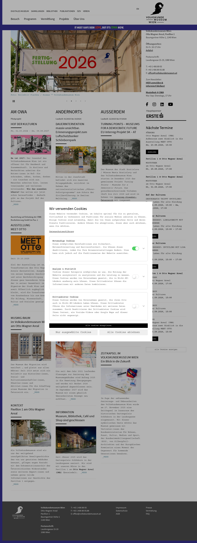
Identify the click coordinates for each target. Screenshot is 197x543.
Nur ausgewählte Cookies (73, 332)
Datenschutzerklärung (61, 232)
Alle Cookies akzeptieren (98, 325)
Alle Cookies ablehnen (123, 332)
